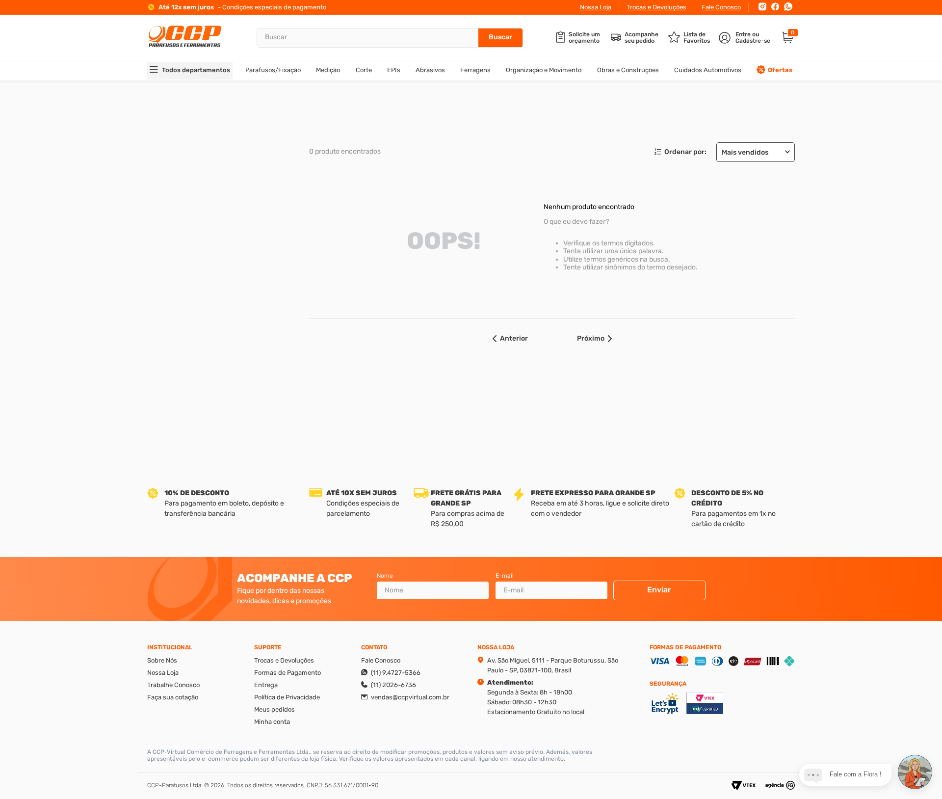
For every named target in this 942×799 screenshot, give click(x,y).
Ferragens (475, 70)
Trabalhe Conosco (173, 685)
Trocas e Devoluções (656, 7)
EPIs (393, 70)
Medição (328, 70)
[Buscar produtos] (500, 37)
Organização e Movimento (543, 70)
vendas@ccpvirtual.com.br (410, 697)
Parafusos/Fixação (273, 70)
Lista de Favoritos (696, 37)
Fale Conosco (721, 7)
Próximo (590, 338)
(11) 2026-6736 (393, 685)
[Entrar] (745, 38)
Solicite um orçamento (584, 37)
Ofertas (780, 70)
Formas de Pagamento (287, 672)
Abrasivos (430, 70)
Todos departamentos (196, 70)
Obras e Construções (628, 70)
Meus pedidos (274, 709)
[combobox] (390, 38)
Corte (364, 70)
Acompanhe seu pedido (641, 37)
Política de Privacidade (287, 697)
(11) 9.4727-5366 (395, 672)
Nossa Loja (595, 7)
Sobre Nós (162, 660)
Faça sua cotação (172, 697)
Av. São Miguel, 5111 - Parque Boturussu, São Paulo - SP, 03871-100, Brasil (552, 665)
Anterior (514, 338)
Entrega (266, 685)
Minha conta (272, 721)
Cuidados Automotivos (707, 70)
